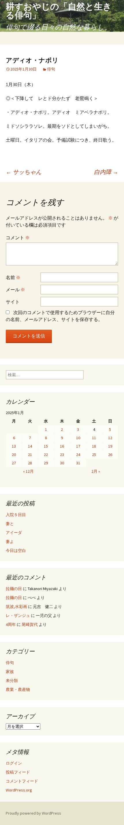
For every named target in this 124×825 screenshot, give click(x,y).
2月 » (95, 471)
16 (62, 446)
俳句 (51, 69)
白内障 (106, 171)
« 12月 (28, 471)
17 (78, 446)
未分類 (12, 680)
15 (46, 446)
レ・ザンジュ (18, 615)
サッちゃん (24, 171)
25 (94, 454)
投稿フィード (18, 772)
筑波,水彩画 (16, 606)
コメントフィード (22, 781)
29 (46, 463)
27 (14, 463)
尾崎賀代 (30, 624)
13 (14, 446)
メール (15, 289)
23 (62, 454)
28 (30, 463)
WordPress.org (19, 790)
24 (78, 454)
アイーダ (18, 532)
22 (46, 454)
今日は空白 (16, 550)
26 (110, 454)
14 (30, 446)
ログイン (14, 763)
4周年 (11, 624)
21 (30, 454)
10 (78, 437)
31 (78, 463)
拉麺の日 (14, 588)
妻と (10, 523)
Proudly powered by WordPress (33, 813)
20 (14, 454)
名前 (13, 277)
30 (62, 463)
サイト (13, 302)
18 (94, 446)
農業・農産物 (18, 689)
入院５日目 (16, 514)
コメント (18, 237)
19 (110, 446)
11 (94, 437)
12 (110, 437)
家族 (10, 671)
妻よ (20, 541)
